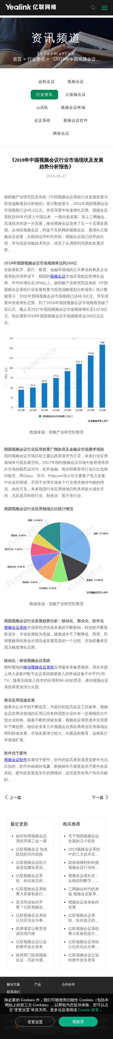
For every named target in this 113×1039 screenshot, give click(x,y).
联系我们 (13, 992)
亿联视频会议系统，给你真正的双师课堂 (31, 878)
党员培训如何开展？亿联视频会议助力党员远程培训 (31, 905)
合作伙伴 (68, 984)
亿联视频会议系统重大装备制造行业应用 (31, 892)
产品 (37, 984)
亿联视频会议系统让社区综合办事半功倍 (31, 918)
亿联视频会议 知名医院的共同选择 (32, 851)
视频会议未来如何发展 (83, 904)
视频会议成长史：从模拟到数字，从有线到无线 (83, 878)
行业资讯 (36, 59)
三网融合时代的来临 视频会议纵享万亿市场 (84, 892)
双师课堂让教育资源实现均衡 (31, 931)
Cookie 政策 (89, 1010)
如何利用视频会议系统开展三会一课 (31, 838)
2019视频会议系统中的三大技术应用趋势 (84, 852)
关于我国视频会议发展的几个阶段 (83, 838)
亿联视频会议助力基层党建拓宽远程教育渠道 (31, 865)
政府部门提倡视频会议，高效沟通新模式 (31, 958)
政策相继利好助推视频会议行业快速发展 (83, 865)
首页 (17, 59)
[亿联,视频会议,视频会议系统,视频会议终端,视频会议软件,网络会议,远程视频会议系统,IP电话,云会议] (30, 7)
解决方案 (13, 984)
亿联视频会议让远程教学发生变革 (31, 944)
